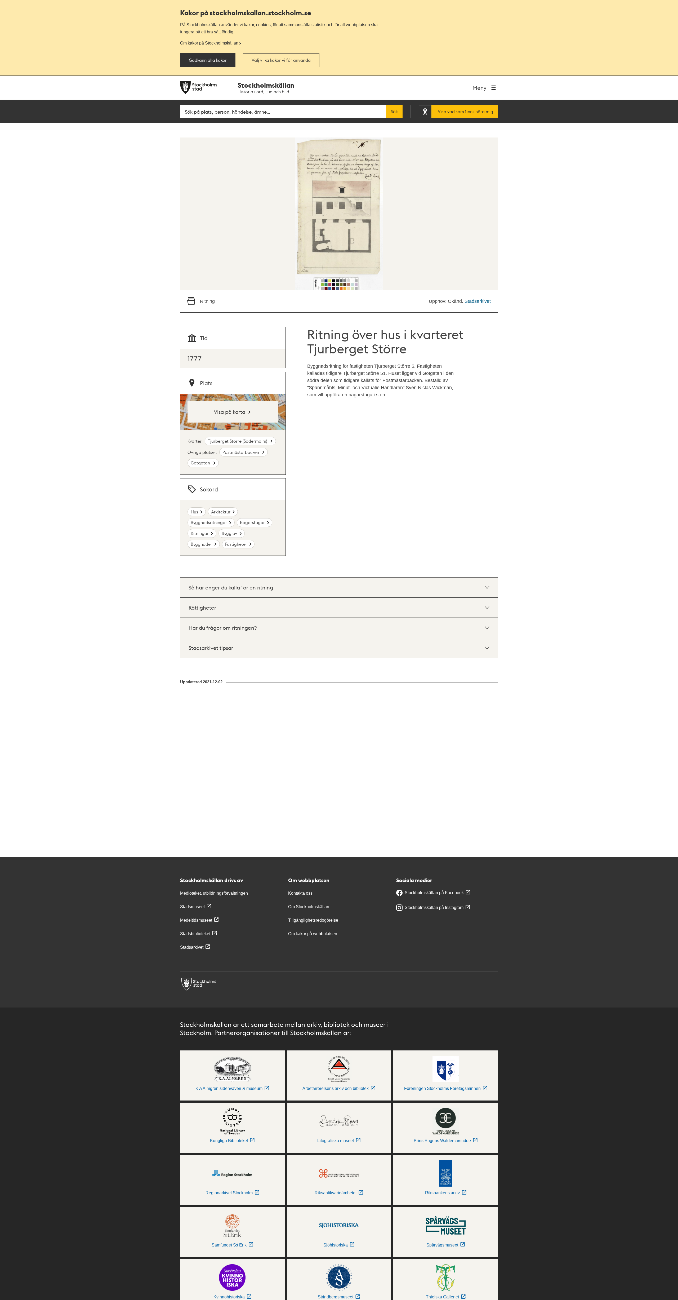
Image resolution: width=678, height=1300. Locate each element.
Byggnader (201, 544)
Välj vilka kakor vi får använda (281, 60)
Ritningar (200, 533)
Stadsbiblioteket (195, 933)
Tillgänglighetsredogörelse (313, 920)
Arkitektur (220, 511)
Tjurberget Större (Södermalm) (238, 441)
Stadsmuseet (192, 906)
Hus (194, 511)
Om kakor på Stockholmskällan (209, 43)
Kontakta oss (300, 893)
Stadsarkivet (478, 301)
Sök (394, 111)
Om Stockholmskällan (308, 906)
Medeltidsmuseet (196, 920)
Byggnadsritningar (209, 522)
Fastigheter (236, 544)
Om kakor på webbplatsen (312, 933)
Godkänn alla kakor (208, 60)
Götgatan (201, 462)
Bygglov (229, 533)
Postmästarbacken (241, 452)
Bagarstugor (252, 522)
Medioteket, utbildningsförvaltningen (214, 893)
